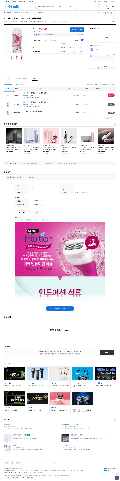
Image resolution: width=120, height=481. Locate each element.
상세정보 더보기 (60, 308)
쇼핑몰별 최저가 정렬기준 (42, 40)
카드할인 (17, 84)
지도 (31, 1)
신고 (42, 97)
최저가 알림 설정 (104, 67)
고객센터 (33, 463)
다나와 (94, 1)
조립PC (22, 1)
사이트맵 (54, 463)
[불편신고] (117, 474)
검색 (74, 6)
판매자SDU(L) (46, 463)
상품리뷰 (26, 78)
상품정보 (17, 78)
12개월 (109, 49)
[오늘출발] (89, 84)
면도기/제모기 (28, 13)
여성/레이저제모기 (38, 13)
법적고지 (27, 463)
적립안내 (80, 34)
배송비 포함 (77, 40)
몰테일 (99, 1)
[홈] (4, 13)
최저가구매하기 (111, 95)
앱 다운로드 (111, 469)
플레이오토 (106, 1)
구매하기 (111, 104)
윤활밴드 (85, 192)
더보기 (113, 21)
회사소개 (6, 463)
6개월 (103, 49)
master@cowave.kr (38, 472)
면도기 (32, 192)
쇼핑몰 (96, 84)
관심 (101, 12)
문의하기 (107, 353)
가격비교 (8, 78)
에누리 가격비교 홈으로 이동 (13, 6)
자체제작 (36, 213)
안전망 (81, 192)
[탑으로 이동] (117, 478)
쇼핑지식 (14, 1)
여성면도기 (33, 185)
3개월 (97, 49)
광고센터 (39, 463)
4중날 (32, 189)
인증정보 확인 (41, 201)
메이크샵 (113, 1)
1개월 (92, 49)
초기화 (113, 84)
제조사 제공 (22, 213)
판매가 (69, 88)
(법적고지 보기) (74, 163)
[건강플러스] (7, 1)
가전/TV (9, 13)
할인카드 (104, 84)
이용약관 (12, 463)
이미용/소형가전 (18, 13)
